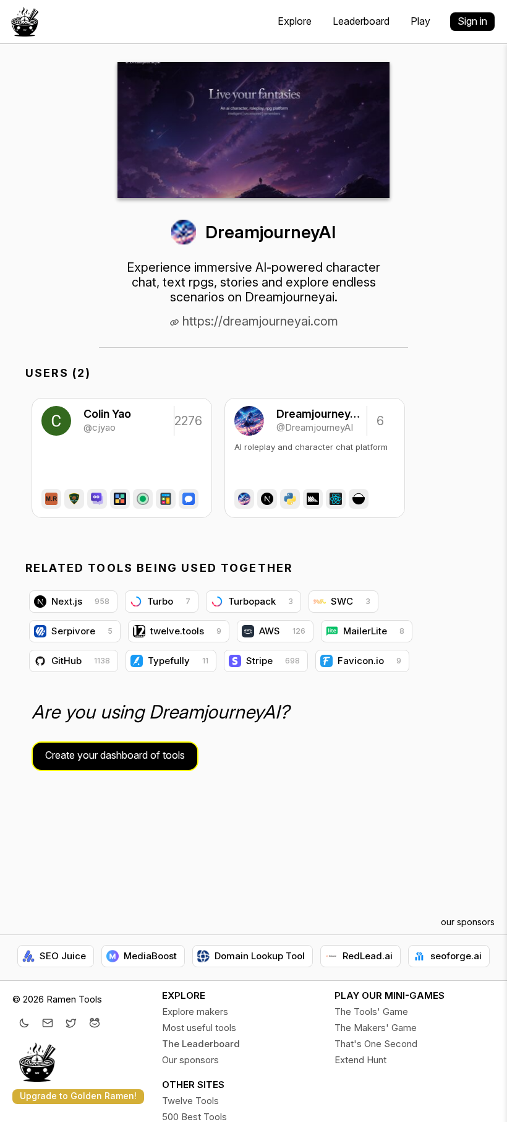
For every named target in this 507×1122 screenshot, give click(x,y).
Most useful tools (199, 1028)
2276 (187, 420)
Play (420, 21)
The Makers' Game (375, 1028)
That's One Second (375, 1044)
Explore (295, 21)
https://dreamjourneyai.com (258, 321)
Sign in (472, 21)
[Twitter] (71, 1024)
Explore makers (195, 1011)
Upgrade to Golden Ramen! (78, 1095)
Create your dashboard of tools (115, 755)
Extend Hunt (360, 1060)
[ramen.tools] (24, 21)
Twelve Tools (190, 1101)
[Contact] (47, 1024)
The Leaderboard (201, 1044)
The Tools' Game (371, 1011)
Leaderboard (361, 21)
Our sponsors (190, 1060)
